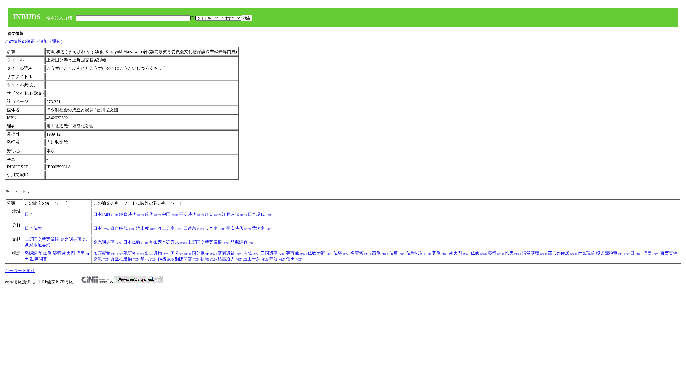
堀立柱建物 (124, 259)
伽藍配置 (105, 253)
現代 (153, 214)
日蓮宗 (193, 228)
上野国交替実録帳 (42, 239)
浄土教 (146, 228)
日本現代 (260, 214)
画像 (380, 253)
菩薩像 (296, 253)
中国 (170, 214)
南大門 (68, 253)
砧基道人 (230, 259)
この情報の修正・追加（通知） (35, 41)
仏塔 (341, 253)
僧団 (651, 253)
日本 (29, 214)
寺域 (251, 253)
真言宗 (215, 228)
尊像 (440, 253)
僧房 (80, 253)
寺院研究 (131, 253)
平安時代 (191, 214)
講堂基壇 (534, 253)
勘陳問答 (38, 259)
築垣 (57, 253)
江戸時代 (234, 214)
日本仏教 (105, 214)
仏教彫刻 (418, 253)
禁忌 (148, 259)
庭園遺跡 (230, 253)
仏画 (397, 253)
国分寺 (180, 253)
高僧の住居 (562, 253)
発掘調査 (242, 242)
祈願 (208, 259)
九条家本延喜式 (168, 242)
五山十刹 (255, 259)
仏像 (47, 253)
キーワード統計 (20, 270)
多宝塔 (361, 253)
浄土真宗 (170, 228)
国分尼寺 (204, 253)
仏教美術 (320, 253)
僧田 (294, 259)
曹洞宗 (262, 228)
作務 (166, 259)
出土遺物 (157, 253)
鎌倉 (213, 214)
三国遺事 (272, 253)
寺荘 (277, 259)
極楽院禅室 (610, 253)
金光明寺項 (70, 239)
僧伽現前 (586, 253)
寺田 (634, 253)
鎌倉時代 (131, 214)
